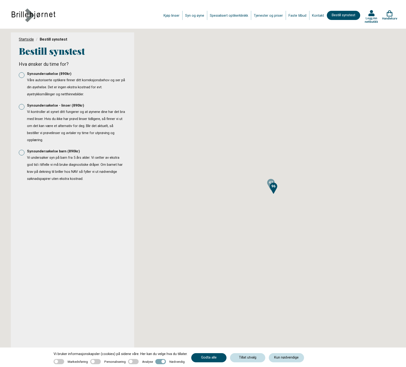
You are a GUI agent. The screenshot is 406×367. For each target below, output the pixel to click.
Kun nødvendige (286, 357)
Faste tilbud (297, 15)
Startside (26, 39)
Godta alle (209, 357)
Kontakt (318, 15)
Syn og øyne (194, 15)
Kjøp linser (172, 15)
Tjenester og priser (268, 15)
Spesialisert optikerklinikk (229, 15)
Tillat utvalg (247, 357)
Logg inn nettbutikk (371, 20)
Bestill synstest (343, 15)
